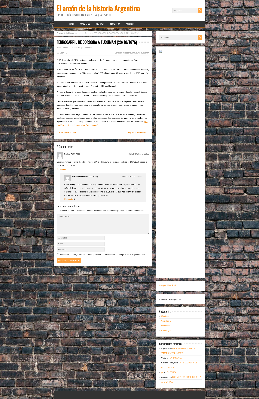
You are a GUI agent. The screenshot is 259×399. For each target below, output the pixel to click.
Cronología (85, 24)
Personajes (115, 24)
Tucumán (145, 53)
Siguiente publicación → (138, 133)
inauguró (136, 53)
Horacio (65, 48)
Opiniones (130, 24)
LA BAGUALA (176, 358)
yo (162, 372)
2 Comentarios (88, 48)
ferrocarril (127, 53)
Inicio (71, 24)
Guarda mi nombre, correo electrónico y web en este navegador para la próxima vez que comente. (102, 254)
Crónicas (100, 24)
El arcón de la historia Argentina (98, 8)
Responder (61, 169)
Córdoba (118, 53)
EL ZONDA (171, 372)
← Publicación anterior (66, 133)
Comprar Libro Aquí (167, 285)
